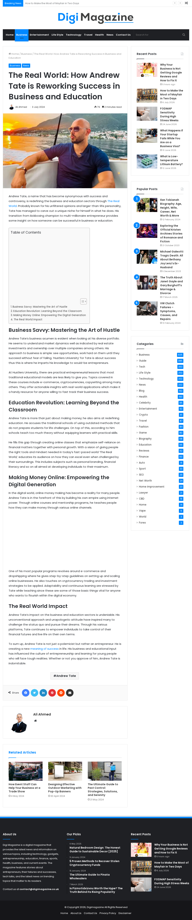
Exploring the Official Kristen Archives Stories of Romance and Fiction (171, 233)
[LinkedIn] (43, 693)
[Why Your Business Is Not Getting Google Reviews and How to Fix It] (147, 70)
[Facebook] (25, 693)
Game (143, 433)
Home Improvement (151, 486)
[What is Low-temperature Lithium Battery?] (147, 161)
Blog (141, 391)
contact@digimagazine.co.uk (39, 889)
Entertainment (39, 35)
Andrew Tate (66, 676)
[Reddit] (61, 693)
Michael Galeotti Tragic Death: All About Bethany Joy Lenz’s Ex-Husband (171, 259)
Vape (142, 510)
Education (145, 445)
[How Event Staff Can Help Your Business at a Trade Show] (26, 771)
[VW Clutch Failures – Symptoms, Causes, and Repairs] (147, 308)
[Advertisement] (48, 266)
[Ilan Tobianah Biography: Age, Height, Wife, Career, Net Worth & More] (147, 205)
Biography (145, 439)
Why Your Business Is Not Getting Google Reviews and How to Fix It (171, 72)
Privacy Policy (108, 913)
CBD (141, 498)
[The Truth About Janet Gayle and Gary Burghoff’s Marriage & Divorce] (147, 283)
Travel (88, 35)
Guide (142, 361)
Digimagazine (95, 907)
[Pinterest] (52, 693)
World (142, 516)
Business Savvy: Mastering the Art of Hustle (40, 307)
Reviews (144, 451)
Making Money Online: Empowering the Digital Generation (49, 315)
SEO (141, 474)
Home (10, 35)
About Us (75, 913)
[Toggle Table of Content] (81, 301)
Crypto (143, 415)
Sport (142, 468)
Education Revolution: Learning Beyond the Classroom (47, 311)
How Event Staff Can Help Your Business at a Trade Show (24, 787)
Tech (142, 367)
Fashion (143, 427)
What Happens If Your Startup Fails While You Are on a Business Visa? (171, 138)
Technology (73, 35)
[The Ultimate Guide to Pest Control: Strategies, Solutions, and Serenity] (105, 771)
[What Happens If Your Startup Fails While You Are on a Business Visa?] (147, 136)
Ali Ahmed (42, 714)
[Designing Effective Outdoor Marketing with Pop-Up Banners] (65, 771)
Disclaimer (124, 913)
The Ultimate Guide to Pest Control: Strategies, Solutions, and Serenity (103, 789)
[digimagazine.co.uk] (96, 17)
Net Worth (145, 480)
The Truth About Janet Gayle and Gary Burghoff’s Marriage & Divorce (171, 285)
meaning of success (44, 649)
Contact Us (123, 35)
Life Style (57, 35)
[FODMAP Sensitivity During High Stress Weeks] (147, 114)
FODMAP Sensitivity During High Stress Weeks (52, 3)
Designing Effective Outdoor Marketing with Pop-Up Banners (65, 787)
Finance (144, 457)
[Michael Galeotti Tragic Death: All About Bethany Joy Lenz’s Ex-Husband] (147, 257)
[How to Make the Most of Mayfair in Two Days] (147, 96)
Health (99, 35)
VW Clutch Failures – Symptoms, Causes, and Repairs (168, 311)
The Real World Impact (28, 319)
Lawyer (143, 492)
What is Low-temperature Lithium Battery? (171, 160)
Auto (142, 462)
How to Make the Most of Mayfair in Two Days (171, 94)
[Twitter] (34, 693)
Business (21, 35)
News (109, 35)
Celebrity (145, 403)
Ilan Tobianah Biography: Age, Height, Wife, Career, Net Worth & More (171, 207)
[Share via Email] (70, 693)
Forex (142, 522)
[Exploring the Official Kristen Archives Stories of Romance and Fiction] (147, 231)
